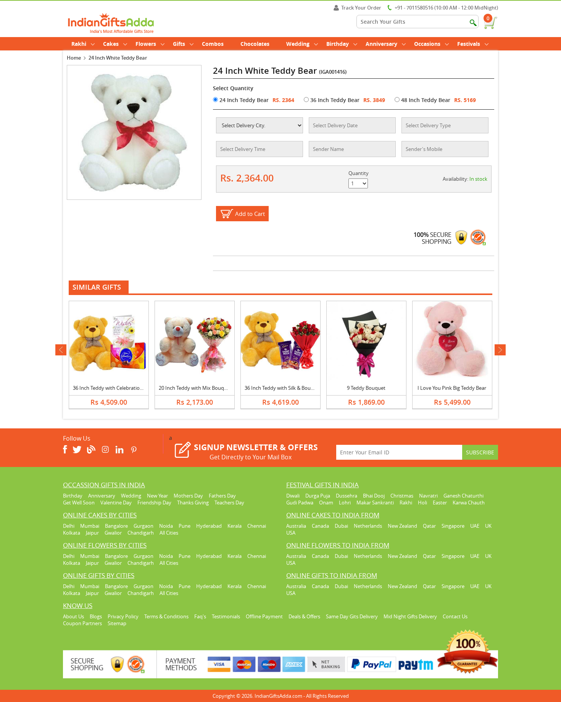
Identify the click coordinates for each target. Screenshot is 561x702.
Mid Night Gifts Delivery (410, 616)
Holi (422, 502)
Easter (440, 502)
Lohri (345, 502)
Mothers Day (188, 495)
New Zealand (402, 525)
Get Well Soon (79, 502)
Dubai (341, 525)
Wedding (298, 43)
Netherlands (368, 525)
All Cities (169, 532)
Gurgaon (143, 525)
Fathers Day (222, 495)
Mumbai (89, 525)
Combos (213, 43)
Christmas (401, 495)
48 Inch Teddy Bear (425, 100)
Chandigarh (140, 532)
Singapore (453, 525)
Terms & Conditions (166, 616)
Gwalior (113, 532)
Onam (326, 502)
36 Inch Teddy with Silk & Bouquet (283, 387)
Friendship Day (154, 502)
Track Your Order (361, 7)
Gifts (179, 43)
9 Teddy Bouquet (366, 387)
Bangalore (116, 525)
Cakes (111, 43)
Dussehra (346, 495)
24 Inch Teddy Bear (243, 100)
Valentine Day (116, 502)
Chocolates (254, 43)
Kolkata (71, 532)
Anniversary (381, 43)
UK (488, 525)
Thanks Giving (193, 502)
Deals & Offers (304, 616)
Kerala (234, 525)
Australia (296, 525)
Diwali (293, 495)
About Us (73, 616)
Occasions (427, 43)
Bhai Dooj (374, 495)
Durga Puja (317, 495)
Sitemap (117, 623)
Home (74, 57)
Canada (320, 525)
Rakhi (78, 43)
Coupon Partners (82, 623)
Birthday (337, 43)
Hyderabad (209, 525)
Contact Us (455, 616)
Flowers (145, 43)
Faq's (200, 616)
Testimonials (226, 616)
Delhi (68, 525)
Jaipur (92, 532)
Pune (184, 525)
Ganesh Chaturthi (463, 495)
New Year (157, 495)
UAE (474, 525)
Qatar (429, 525)
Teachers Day (229, 502)
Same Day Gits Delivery (352, 616)
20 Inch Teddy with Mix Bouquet (195, 387)
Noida (166, 525)
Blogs (96, 616)
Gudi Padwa (299, 502)
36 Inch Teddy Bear (334, 100)
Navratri (428, 495)
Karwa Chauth (469, 502)
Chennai (256, 525)
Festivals (468, 43)
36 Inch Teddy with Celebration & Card (116, 387)
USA (290, 532)
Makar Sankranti (375, 502)
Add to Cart (250, 213)
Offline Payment (264, 616)
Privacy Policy (123, 616)
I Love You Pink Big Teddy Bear (452, 387)
